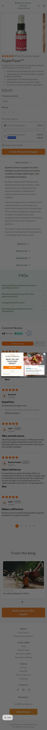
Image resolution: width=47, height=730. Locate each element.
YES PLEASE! (12, 367)
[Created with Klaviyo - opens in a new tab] (23, 376)
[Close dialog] (44, 354)
